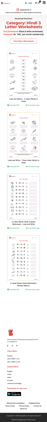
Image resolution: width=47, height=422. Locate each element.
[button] (28, 3)
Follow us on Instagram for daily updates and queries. (23, 12)
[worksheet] (23, 73)
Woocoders (31, 420)
